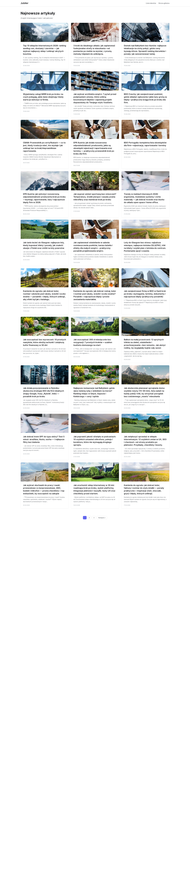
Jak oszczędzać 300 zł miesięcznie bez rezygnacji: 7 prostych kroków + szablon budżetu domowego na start (92, 342)
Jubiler (24, 3)
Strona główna (163, 3)
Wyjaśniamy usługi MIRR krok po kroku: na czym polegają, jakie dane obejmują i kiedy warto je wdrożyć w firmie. (43, 97)
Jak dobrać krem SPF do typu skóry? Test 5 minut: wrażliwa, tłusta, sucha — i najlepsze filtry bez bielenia (44, 439)
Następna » (102, 517)
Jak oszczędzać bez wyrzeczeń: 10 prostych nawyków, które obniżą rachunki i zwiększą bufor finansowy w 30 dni (44, 342)
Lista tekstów (151, 3)
